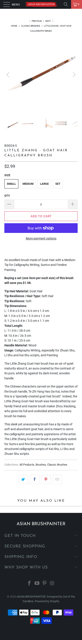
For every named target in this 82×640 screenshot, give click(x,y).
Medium (28, 183)
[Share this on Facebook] (34, 479)
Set (57, 183)
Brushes (41, 464)
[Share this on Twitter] (23, 479)
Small (11, 183)
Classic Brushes (57, 464)
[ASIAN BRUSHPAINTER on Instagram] (52, 584)
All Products (26, 464)
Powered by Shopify (47, 601)
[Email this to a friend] (57, 479)
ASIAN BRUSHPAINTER (31, 596)
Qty (7, 195)
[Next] (73, 75)
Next (48, 21)
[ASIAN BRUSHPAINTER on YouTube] (37, 584)
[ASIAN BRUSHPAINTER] (41, 4)
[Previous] (8, 75)
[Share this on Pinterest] (46, 479)
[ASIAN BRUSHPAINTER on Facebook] (29, 584)
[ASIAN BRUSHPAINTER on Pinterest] (44, 584)
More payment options (41, 238)
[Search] (66, 4)
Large (44, 183)
